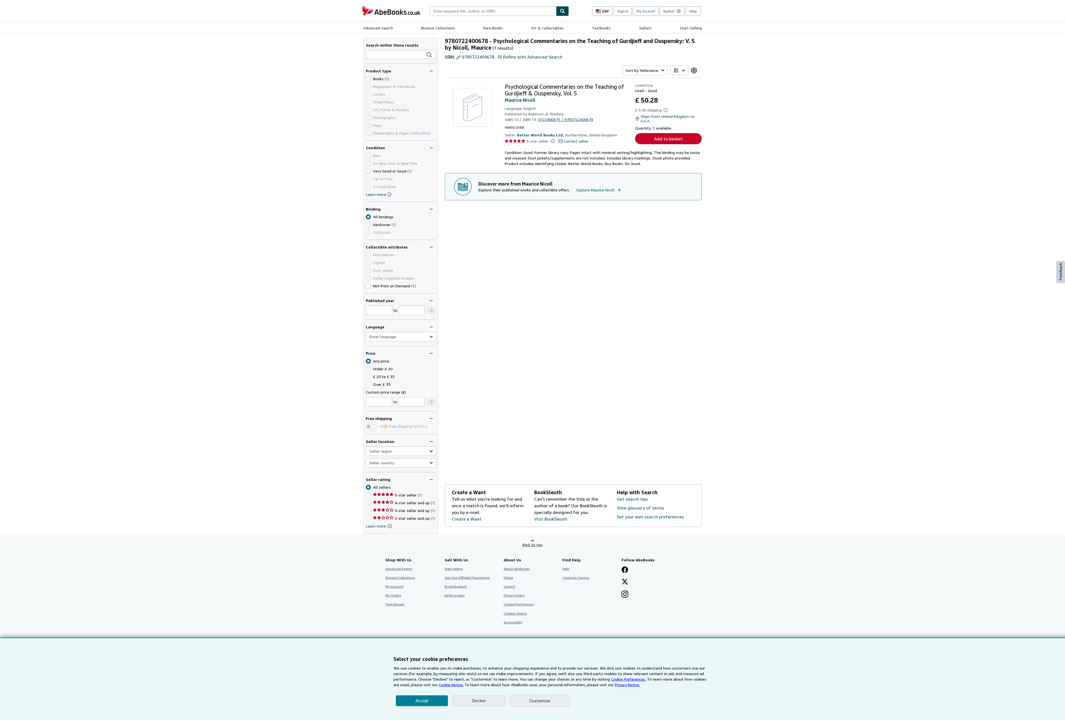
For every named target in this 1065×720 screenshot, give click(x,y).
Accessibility (513, 622)
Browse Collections (438, 28)
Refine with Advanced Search (532, 57)
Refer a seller (455, 595)
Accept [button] (421, 700)
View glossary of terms (640, 508)
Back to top (532, 544)
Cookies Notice (515, 613)
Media (508, 578)
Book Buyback (456, 586)
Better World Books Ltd (540, 135)
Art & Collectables (547, 28)
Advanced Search (378, 28)
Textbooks (601, 28)
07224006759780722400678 (565, 119)
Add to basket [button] (668, 138)
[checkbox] (368, 78)
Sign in (622, 11)
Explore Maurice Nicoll (596, 189)
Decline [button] (479, 700)
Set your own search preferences (650, 516)
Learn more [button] (376, 526)
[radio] (368, 224)
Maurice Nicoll (520, 100)
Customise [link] (539, 700)
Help (693, 11)
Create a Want (466, 519)
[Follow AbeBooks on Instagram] (625, 594)
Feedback (1060, 271)
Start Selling (691, 28)
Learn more (376, 194)
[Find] (562, 11)
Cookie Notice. (451, 684)
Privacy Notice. (627, 684)
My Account (646, 11)
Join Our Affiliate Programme (467, 578)
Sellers (645, 28)
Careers (509, 586)
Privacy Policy (514, 595)
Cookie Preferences (519, 604)
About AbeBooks (517, 569)
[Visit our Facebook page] (625, 570)
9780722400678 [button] (478, 57)
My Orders (393, 595)
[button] (429, 54)
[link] (693, 70)
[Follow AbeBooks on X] (625, 582)
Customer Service (575, 578)
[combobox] (493, 11)
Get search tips (632, 499)
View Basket (395, 604)
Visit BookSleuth (550, 519)
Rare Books (493, 28)
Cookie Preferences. (628, 679)
